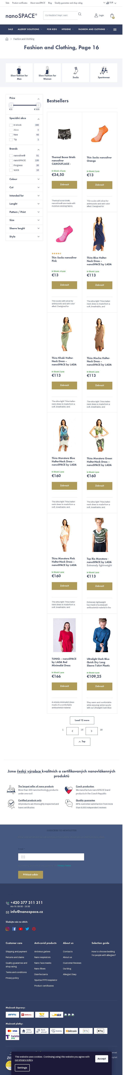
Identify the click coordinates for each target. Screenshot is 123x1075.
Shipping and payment (16, 952)
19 (101, 730)
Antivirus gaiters (42, 952)
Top (83, 741)
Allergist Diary (69, 974)
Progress (26, 165)
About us (67, 957)
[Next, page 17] (92, 731)
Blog (50, 3)
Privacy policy (12, 978)
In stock (26, 125)
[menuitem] (10, 29)
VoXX (26, 170)
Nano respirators (42, 957)
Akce (26, 130)
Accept (102, 1058)
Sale (7, 3)
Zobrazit (64, 184)
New (26, 135)
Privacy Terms (64, 866)
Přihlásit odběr (30, 875)
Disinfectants (41, 974)
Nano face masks (42, 963)
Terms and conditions (16, 972)
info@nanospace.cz (26, 912)
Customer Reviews (72, 963)
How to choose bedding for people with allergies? (104, 953)
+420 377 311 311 (26, 903)
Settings (22, 1067)
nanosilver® (26, 155)
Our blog (67, 969)
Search (79, 14)
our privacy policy (24, 1060)
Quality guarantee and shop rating (68, 3)
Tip (26, 139)
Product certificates (19, 3)
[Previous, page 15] (72, 731)
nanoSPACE (26, 160)
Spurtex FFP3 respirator (45, 980)
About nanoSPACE (37, 3)
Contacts (68, 952)
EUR (111, 3)
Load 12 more (82, 720)
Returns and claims (15, 957)
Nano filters (39, 969)
